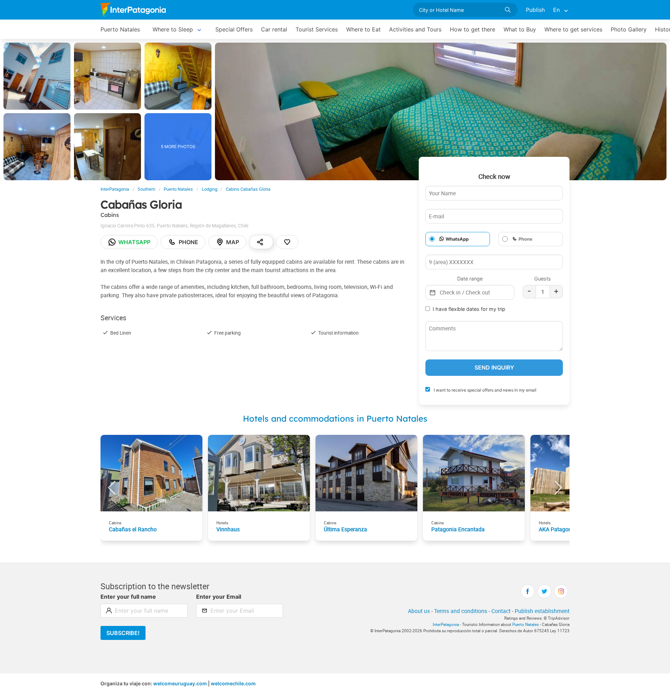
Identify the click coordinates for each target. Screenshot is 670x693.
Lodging (209, 189)
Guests (542, 279)
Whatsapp (134, 242)
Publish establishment (542, 611)
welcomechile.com (233, 683)
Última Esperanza (345, 529)
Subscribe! (123, 632)
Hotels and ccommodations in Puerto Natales (335, 418)
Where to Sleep (172, 29)
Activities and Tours (415, 29)
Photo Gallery (629, 29)
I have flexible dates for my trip (469, 309)
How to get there (472, 29)
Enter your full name (128, 596)
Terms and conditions (460, 611)
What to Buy (520, 29)
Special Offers (234, 29)
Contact (501, 611)
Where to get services (573, 29)
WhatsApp (457, 239)
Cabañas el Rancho (133, 529)
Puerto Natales (120, 29)
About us (419, 611)
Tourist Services (317, 29)
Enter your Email (218, 596)
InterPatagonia (114, 189)
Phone (188, 242)
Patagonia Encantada (458, 529)
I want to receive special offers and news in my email (484, 390)
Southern (146, 189)
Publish (535, 9)
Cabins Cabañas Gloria (248, 189)
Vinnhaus (228, 529)
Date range (470, 279)
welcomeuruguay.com (180, 683)
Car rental (274, 29)
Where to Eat (363, 29)
